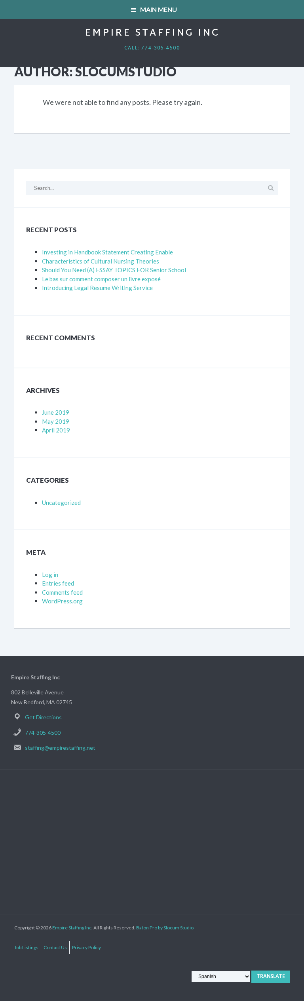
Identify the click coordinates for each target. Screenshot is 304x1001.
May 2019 (55, 421)
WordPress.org (62, 601)
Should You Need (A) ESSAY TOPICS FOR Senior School (114, 269)
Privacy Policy (86, 947)
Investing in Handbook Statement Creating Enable (107, 252)
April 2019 (56, 430)
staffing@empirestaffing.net (60, 747)
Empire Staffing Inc (152, 33)
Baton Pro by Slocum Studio (165, 928)
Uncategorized (61, 502)
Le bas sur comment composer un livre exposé (101, 278)
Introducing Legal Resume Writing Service (97, 287)
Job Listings (26, 947)
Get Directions (43, 717)
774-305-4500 (43, 732)
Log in (50, 574)
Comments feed (62, 592)
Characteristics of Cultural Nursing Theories (100, 261)
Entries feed (58, 583)
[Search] (270, 187)
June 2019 (55, 412)
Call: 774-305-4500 (152, 48)
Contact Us (55, 947)
